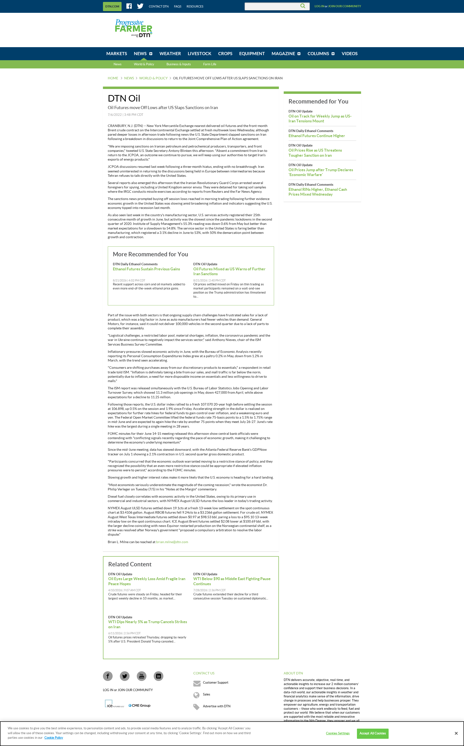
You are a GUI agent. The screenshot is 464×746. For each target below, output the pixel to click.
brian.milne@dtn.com (172, 542)
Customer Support (215, 682)
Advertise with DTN (217, 706)
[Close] (456, 733)
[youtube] (141, 676)
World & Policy (153, 78)
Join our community (344, 6)
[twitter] (125, 676)
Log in (319, 6)
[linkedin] (158, 676)
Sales (206, 694)
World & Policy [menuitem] (144, 64)
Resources (195, 6)
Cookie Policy (53, 737)
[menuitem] (116, 53)
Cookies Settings (338, 733)
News (118, 64)
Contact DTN (159, 6)
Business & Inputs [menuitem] (179, 64)
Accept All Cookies (373, 733)
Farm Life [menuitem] (209, 64)
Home (113, 78)
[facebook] (108, 676)
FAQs (177, 6)
